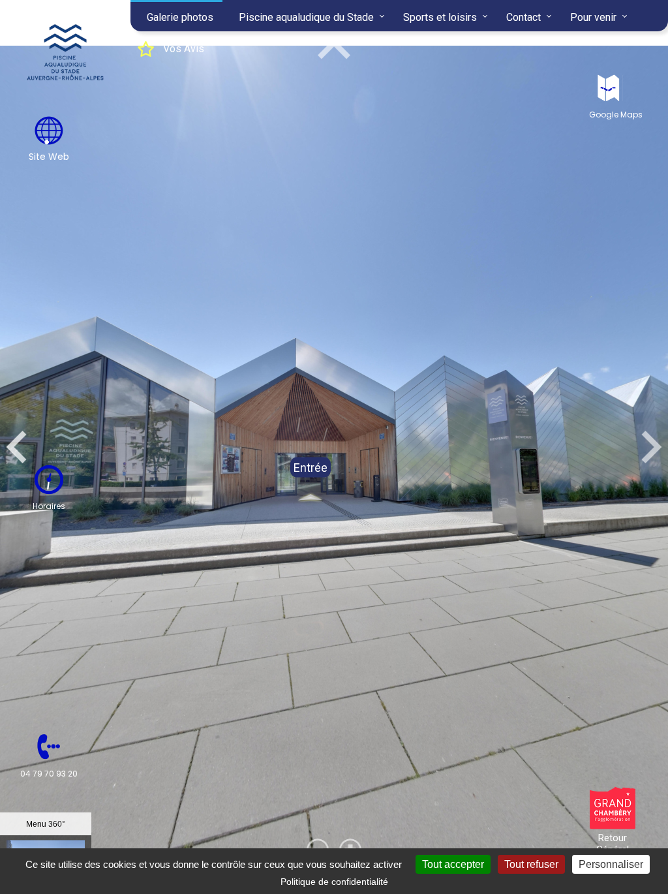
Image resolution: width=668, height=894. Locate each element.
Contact (523, 17)
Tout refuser (531, 864)
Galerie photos (180, 17)
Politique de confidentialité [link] (334, 881)
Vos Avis (183, 48)
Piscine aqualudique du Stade (306, 17)
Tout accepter (453, 864)
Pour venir (593, 17)
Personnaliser (611, 864)
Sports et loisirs (440, 17)
